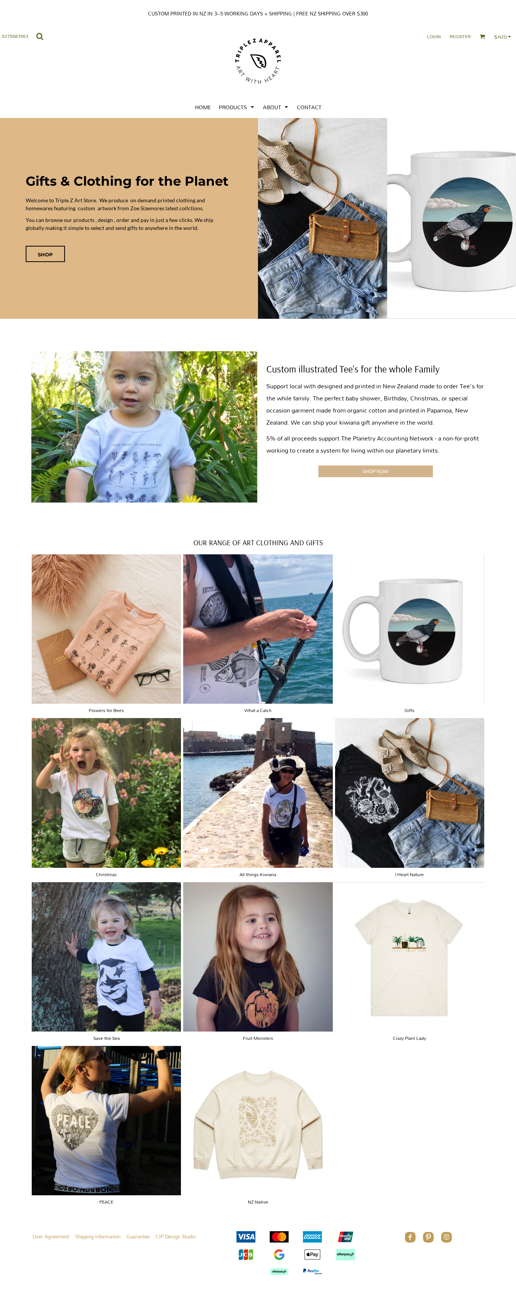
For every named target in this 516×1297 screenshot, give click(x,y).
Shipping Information (98, 1236)
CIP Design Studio (175, 1236)
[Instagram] (446, 1237)
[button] (237, 106)
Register (460, 36)
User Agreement (50, 1236)
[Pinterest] (428, 1237)
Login (434, 36)
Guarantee (138, 1236)
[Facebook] (410, 1237)
